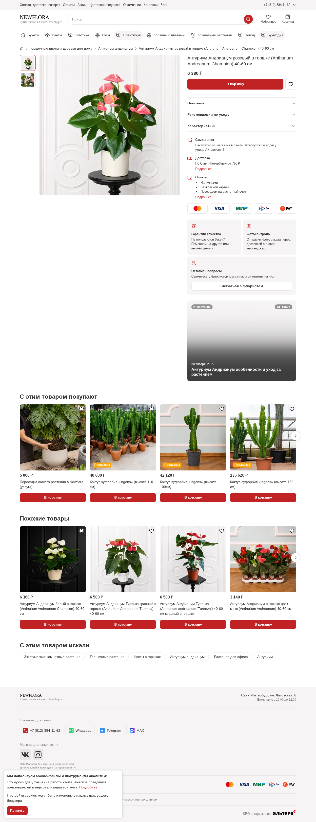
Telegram (114, 730)
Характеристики (201, 126)
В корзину (235, 84)
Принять (17, 810)
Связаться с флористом (241, 286)
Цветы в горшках (147, 657)
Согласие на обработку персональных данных (123, 799)
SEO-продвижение (257, 814)
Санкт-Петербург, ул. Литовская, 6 (268, 695)
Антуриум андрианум (187, 657)
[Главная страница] (24, 49)
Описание (195, 103)
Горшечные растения (107, 657)
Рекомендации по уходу (208, 114)
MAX (140, 730)
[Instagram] (38, 754)
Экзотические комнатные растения (52, 657)
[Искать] (248, 19)
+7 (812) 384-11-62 (277, 5)
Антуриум (265, 657)
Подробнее (203, 169)
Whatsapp (83, 730)
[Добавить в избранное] (290, 84)
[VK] (25, 754)
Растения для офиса (231, 657)
